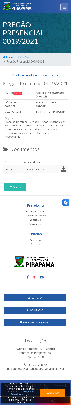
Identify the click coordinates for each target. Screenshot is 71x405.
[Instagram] (34, 277)
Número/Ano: (12, 102)
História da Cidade (35, 211)
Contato (36, 297)
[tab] (5, 157)
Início (9, 57)
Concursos (35, 240)
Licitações (23, 57)
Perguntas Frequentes (36, 322)
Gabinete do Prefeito (35, 215)
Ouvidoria (35, 244)
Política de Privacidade (22, 393)
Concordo (52, 392)
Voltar (16, 186)
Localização (35, 310)
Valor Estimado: (14, 112)
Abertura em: (43, 92)
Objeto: (9, 118)
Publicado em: (44, 112)
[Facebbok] (27, 277)
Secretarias (35, 223)
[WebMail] (41, 277)
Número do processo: (48, 102)
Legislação (35, 219)
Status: (9, 92)
